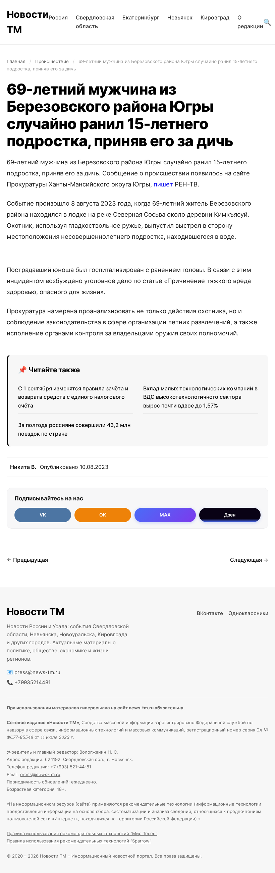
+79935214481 (32, 682)
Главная (16, 61)
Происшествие (52, 61)
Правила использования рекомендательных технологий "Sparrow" (79, 840)
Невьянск (179, 17)
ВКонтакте (210, 613)
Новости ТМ (28, 22)
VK (43, 514)
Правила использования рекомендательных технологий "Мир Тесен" (82, 833)
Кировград (215, 17)
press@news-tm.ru (37, 672)
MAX (165, 514)
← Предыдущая (27, 559)
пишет (163, 184)
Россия (58, 17)
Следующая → (249, 559)
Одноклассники (248, 613)
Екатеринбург (140, 17)
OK (102, 514)
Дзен (229, 514)
